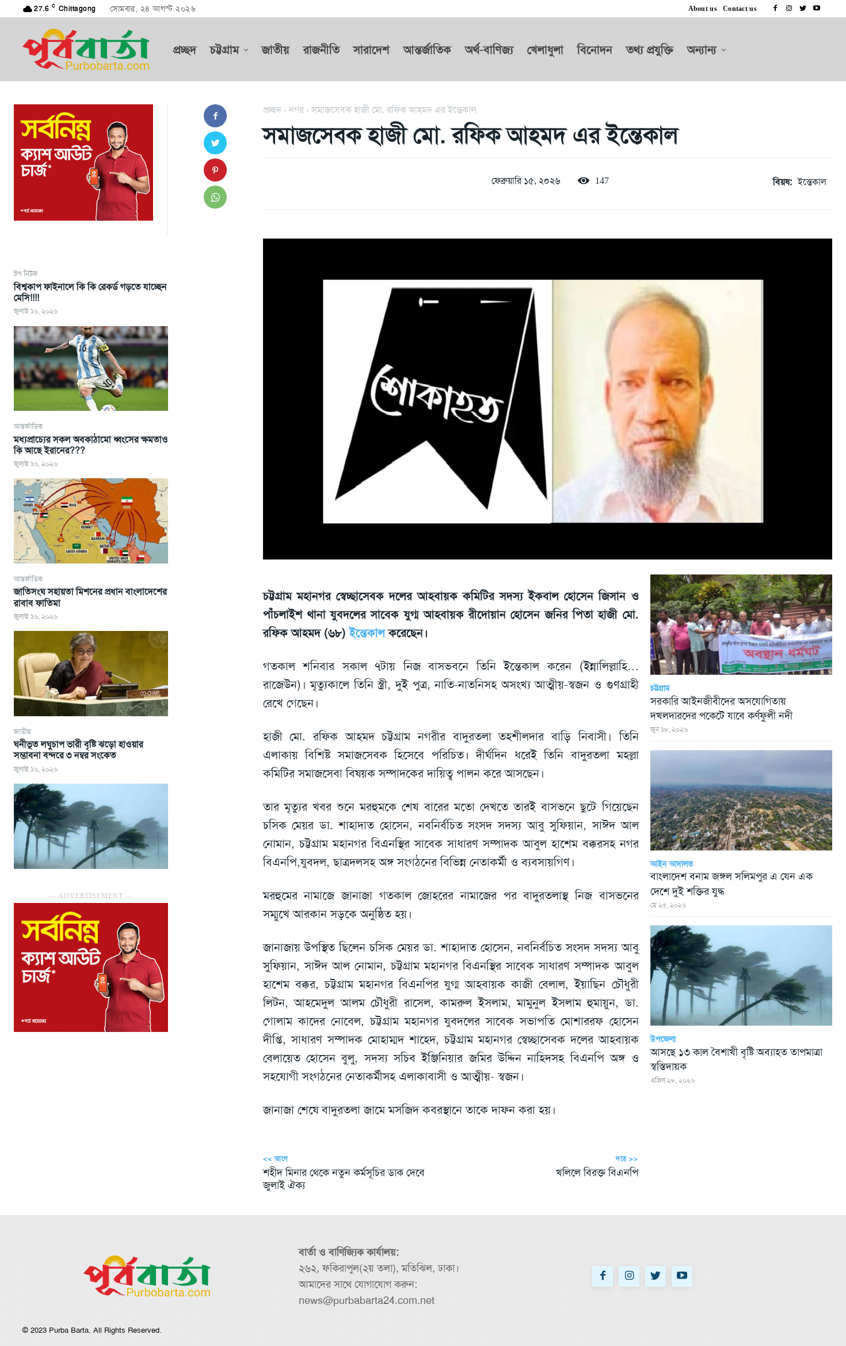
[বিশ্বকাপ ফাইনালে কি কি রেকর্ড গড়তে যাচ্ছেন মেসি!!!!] (91, 368)
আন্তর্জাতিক (28, 426)
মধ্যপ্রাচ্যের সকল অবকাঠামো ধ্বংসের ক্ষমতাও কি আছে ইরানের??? (91, 444)
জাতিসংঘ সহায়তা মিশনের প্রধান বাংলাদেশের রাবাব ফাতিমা (90, 596)
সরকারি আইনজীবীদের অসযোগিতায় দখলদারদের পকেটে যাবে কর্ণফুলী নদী (721, 708)
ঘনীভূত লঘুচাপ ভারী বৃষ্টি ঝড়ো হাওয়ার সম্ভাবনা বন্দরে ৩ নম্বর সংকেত (78, 749)
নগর (296, 110)
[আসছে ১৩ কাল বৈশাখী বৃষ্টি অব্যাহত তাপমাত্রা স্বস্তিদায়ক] (741, 975)
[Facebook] (775, 9)
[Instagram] (789, 9)
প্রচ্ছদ (272, 110)
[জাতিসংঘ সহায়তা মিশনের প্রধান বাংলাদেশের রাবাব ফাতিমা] (91, 673)
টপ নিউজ (26, 274)
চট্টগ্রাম (660, 688)
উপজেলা (663, 1039)
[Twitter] (803, 9)
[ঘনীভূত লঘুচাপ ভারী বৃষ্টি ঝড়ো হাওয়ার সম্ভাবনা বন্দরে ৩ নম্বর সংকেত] (91, 826)
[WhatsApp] (215, 197)
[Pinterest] (215, 170)
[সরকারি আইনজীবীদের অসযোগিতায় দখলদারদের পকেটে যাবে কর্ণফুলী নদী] (741, 624)
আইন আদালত (671, 864)
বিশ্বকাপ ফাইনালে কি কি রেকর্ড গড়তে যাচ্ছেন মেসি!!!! (90, 292)
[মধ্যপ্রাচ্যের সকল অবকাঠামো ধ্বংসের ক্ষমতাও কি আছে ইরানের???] (91, 521)
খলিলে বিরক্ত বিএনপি (597, 1172)
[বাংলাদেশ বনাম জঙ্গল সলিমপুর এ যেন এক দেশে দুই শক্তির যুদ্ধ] (741, 800)
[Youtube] (817, 9)
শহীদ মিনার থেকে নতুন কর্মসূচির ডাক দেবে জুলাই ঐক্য (344, 1179)
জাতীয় (22, 732)
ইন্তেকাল (812, 182)
